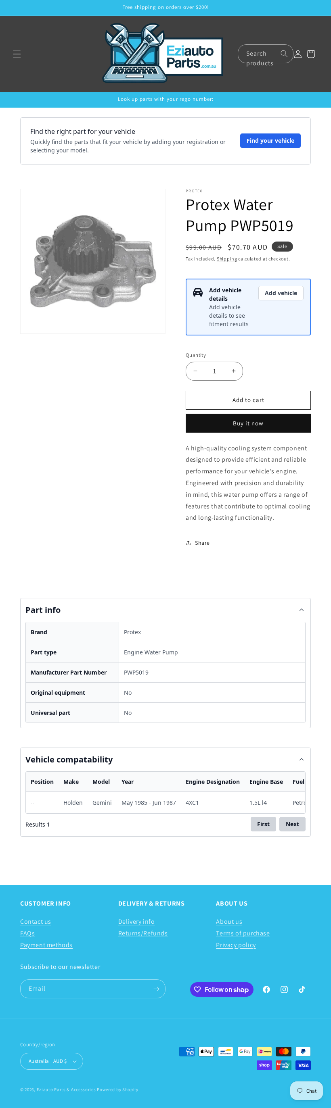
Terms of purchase (243, 933)
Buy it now (248, 423)
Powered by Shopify (117, 1089)
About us (229, 921)
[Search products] (284, 53)
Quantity (196, 355)
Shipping (227, 259)
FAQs (27, 933)
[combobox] (265, 54)
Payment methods (46, 945)
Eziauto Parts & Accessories (66, 1089)
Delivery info (136, 921)
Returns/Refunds (143, 933)
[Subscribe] (156, 988)
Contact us (35, 921)
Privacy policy (236, 945)
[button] (17, 54)
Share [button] (202, 542)
